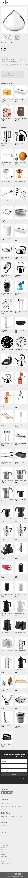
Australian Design (5, 827)
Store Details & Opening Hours (8, 843)
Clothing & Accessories (10, 41)
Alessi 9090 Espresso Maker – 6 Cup (7, 144)
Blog (2, 830)
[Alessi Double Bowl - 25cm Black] (21, 323)
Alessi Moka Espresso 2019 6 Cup (7, 500)
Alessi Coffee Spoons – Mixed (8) (7, 312)
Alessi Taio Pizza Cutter (19, 707)
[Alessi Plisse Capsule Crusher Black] (21, 567)
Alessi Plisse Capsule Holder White (20, 595)
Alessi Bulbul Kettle (18, 257)
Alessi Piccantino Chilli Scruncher (5, 576)
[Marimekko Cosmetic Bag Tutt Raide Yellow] (7, 91)
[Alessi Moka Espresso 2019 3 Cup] (21, 473)
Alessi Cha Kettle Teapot (19, 275)
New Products (4, 832)
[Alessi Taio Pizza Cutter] (21, 699)
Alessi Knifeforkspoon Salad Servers (6, 444)
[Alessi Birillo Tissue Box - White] (21, 91)
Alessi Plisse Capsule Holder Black (6, 595)
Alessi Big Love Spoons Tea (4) (7, 220)
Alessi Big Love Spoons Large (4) (20, 201)
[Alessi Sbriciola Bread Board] (21, 681)
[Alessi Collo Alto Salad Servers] (21, 304)
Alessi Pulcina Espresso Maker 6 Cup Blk (21, 670)
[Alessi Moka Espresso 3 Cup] (7, 530)
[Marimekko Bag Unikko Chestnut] (7, 111)
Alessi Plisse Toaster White (6, 650)
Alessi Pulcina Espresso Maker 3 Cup (21, 651)
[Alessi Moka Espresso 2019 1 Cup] (7, 473)
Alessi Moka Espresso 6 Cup (20, 537)
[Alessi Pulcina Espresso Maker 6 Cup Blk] (21, 662)
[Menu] (10, 2)
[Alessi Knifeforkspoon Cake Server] (21, 416)
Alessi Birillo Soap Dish (19, 220)
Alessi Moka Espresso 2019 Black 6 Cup (20, 519)
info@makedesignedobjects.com (12, 806)
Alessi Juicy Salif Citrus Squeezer (19, 405)
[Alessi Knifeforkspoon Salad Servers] (7, 435)
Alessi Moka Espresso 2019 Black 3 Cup (6, 519)
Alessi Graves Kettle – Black (20, 367)
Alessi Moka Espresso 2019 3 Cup (20, 481)
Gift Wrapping (4, 847)
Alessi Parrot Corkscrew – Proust (20, 556)
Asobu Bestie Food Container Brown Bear (20, 119)
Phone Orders (4, 856)
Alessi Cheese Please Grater (6, 293)
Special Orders (4, 852)
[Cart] (26, 2)
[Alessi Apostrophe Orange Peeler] (21, 155)
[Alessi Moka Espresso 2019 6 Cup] (7, 492)
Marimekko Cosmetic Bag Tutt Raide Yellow (7, 100)
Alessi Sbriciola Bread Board (20, 689)
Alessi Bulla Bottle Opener (6, 275)
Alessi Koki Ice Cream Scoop (20, 443)
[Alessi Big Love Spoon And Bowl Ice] (7, 174)
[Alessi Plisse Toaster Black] (21, 625)
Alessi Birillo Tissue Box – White (20, 100)
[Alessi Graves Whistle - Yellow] (7, 397)
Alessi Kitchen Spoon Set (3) (6, 424)
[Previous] (3, 20)
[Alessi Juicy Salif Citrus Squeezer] (21, 397)
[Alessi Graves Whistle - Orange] (21, 378)
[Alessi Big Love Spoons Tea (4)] (7, 212)
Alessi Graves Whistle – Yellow (7, 404)
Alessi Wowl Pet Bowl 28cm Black (6, 745)
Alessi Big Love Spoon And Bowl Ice (6, 182)
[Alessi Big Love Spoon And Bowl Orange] (21, 174)
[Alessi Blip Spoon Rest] (7, 249)
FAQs (2, 840)
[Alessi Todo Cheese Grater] (7, 717)
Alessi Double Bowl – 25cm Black (20, 331)
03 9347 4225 (5, 803)
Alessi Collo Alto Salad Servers (21, 311)
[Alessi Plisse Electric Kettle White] (21, 606)
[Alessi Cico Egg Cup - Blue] (21, 286)
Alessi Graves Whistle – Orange (19, 386)
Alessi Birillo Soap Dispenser (6, 238)
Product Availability (5, 845)
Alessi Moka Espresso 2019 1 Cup (7, 481)
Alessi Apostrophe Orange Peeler (20, 163)
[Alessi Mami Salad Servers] (7, 455)
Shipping (3, 854)
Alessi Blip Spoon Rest (5, 257)
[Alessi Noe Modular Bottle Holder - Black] (7, 548)
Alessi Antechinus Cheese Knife (6, 163)
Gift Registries (4, 849)
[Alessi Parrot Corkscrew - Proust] (21, 548)
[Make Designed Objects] (4, 2)
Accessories (20, 41)
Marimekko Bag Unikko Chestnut (5, 119)
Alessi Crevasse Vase (5, 330)
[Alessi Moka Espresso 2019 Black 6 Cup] (21, 511)
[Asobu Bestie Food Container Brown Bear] (21, 111)
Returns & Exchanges (6, 859)
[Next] (25, 20)
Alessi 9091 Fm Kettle (19, 143)
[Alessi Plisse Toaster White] (7, 643)
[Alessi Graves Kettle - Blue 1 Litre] (7, 378)
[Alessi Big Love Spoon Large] (7, 193)
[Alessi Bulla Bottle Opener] (7, 267)
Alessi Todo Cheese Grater (6, 725)
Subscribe (14, 774)
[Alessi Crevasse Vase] (7, 323)
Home (2, 41)
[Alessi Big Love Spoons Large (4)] (21, 193)
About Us (3, 825)
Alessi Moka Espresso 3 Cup (6, 537)
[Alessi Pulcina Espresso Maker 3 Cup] (21, 643)
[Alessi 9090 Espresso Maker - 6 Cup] (7, 136)
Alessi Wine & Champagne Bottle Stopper (20, 726)
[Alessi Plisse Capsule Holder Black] (7, 587)
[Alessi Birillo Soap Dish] (21, 212)
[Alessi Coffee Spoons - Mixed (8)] (7, 304)
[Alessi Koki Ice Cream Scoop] (21, 435)
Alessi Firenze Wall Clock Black (7, 349)
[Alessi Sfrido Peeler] (7, 699)
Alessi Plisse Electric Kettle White (20, 614)
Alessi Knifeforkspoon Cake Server (20, 425)
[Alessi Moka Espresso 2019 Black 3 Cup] (7, 511)
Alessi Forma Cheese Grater (6, 367)
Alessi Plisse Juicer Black (6, 632)
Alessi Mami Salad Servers (6, 462)
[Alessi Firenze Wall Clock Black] (7, 342)
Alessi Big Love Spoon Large (6, 200)
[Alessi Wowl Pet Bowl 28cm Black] (7, 737)
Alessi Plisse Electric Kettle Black (6, 614)
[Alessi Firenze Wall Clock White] (21, 342)
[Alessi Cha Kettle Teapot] (21, 267)
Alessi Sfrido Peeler (5, 707)
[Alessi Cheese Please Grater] (7, 286)
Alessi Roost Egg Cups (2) (6, 689)
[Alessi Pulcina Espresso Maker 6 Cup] (7, 662)
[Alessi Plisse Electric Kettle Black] (7, 606)
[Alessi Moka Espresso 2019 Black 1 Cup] (21, 492)
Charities (3, 861)
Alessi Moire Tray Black (19, 462)
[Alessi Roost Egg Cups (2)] (7, 681)
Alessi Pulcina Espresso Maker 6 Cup (7, 670)
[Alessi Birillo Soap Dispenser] (7, 230)
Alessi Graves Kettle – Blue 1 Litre (6, 386)
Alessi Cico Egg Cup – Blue (20, 293)
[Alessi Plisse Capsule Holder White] (21, 587)
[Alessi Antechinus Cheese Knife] (7, 155)
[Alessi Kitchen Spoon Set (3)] (7, 416)
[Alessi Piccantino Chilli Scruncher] (7, 567)
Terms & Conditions (5, 863)
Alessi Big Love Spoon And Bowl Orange (20, 182)
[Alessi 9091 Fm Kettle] (21, 136)
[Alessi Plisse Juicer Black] (7, 625)
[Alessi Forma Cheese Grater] (7, 360)
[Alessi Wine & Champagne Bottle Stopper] (21, 717)
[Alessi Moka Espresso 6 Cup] (21, 530)
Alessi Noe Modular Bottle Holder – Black (6, 556)
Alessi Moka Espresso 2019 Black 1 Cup (20, 500)
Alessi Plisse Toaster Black (20, 632)
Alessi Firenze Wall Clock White (21, 349)
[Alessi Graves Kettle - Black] (21, 360)
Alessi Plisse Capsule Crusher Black (20, 576)
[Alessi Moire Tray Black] (21, 455)
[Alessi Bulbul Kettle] (21, 249)
